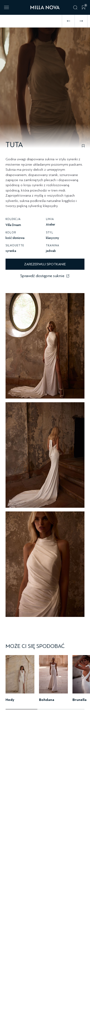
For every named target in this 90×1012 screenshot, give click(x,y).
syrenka (11, 251)
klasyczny (52, 238)
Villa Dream (13, 225)
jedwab (51, 251)
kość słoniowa (15, 238)
